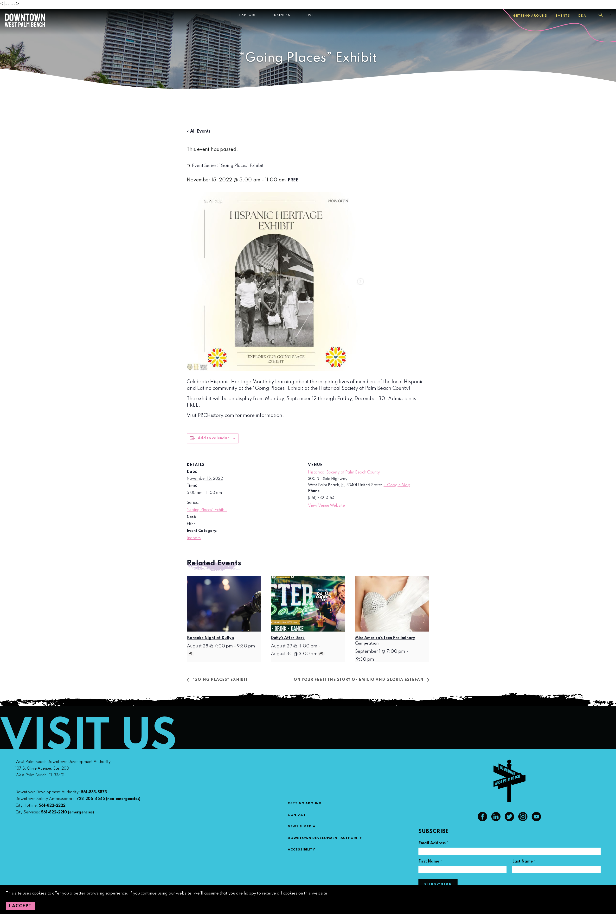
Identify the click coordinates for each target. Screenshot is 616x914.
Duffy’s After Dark (288, 638)
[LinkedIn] (496, 820)
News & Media (301, 826)
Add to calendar (213, 438)
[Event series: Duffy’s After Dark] (321, 653)
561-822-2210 (54, 812)
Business (281, 15)
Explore (247, 15)
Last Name (524, 862)
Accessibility (301, 849)
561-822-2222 (52, 806)
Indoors (194, 538)
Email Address (433, 844)
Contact (297, 815)
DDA (582, 15)
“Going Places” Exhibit (207, 510)
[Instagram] (523, 820)
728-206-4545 (91, 799)
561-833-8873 (94, 792)
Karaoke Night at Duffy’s (210, 638)
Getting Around (530, 15)
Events (563, 15)
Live (310, 15)
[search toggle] (601, 15)
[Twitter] (509, 820)
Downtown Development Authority (325, 838)
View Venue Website (326, 506)
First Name (430, 862)
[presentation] (224, 604)
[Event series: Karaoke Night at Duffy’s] (190, 653)
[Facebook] (482, 820)
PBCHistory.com (216, 415)
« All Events (199, 131)
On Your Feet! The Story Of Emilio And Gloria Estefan (359, 680)
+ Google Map (397, 485)
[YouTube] (536, 820)
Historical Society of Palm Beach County (344, 472)
